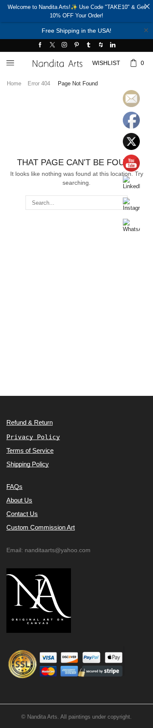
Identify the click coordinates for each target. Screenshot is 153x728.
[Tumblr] (88, 45)
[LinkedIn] (113, 45)
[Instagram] (64, 45)
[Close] (147, 6)
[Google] (101, 45)
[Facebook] (40, 45)
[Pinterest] (76, 45)
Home (14, 83)
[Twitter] (52, 45)
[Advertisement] (76, 317)
